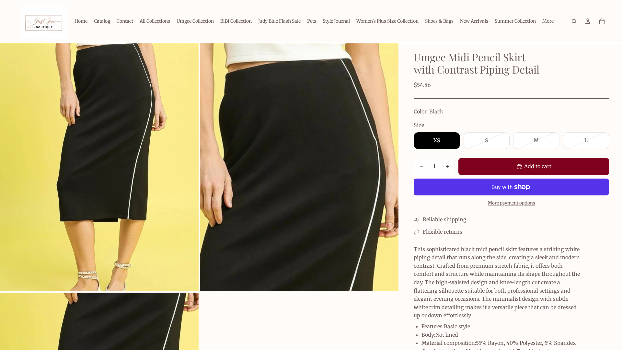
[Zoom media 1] (99, 167)
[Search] (574, 21)
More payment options (511, 203)
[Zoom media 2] (299, 167)
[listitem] (548, 21)
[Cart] (602, 21)
